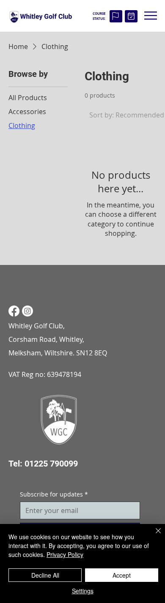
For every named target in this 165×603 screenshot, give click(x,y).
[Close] (153, 536)
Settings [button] (83, 591)
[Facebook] (13, 311)
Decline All (45, 575)
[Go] (116, 16)
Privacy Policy (65, 554)
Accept (122, 575)
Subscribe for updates (54, 494)
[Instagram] (27, 311)
